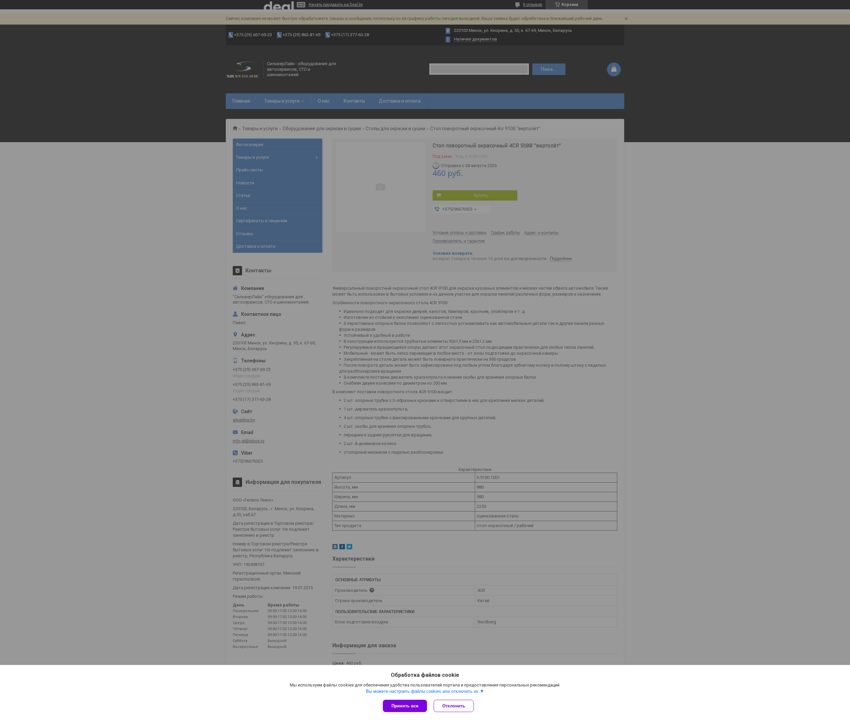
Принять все (404, 705)
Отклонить (453, 705)
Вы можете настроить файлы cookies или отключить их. (423, 691)
